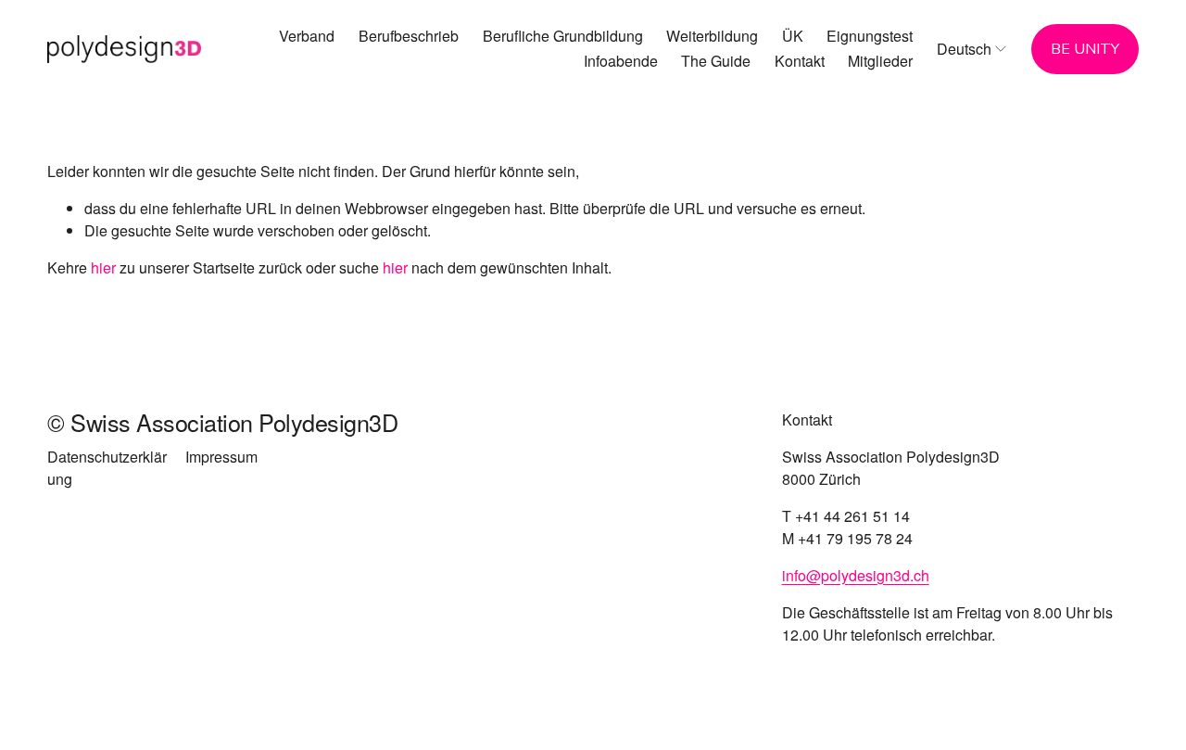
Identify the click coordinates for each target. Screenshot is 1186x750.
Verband (306, 35)
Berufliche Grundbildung (563, 35)
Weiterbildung (712, 35)
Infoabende (621, 60)
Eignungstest (869, 35)
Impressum (221, 456)
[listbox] (972, 48)
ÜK (792, 35)
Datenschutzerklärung (107, 467)
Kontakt (800, 60)
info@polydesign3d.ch (855, 575)
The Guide (716, 60)
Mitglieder (880, 60)
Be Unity (1085, 49)
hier (103, 267)
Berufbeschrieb (409, 35)
